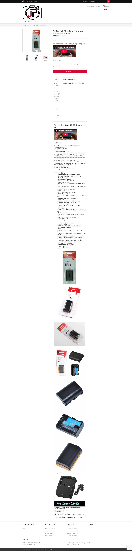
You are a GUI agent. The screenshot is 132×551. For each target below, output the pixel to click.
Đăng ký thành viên (49, 535)
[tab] (69, 80)
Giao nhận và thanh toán (51, 531)
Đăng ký (98, 6)
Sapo (52, 549)
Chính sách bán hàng (72, 528)
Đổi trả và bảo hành (49, 533)
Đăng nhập (91, 6)
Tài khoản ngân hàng (72, 533)
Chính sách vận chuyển (73, 531)
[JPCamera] (32, 13)
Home (23, 528)
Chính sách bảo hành (72, 535)
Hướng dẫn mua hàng (50, 528)
